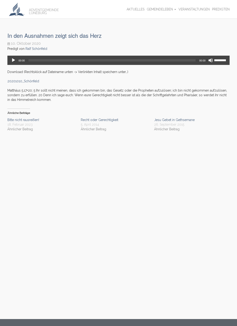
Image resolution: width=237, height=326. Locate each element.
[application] (118, 60)
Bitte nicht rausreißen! (23, 120)
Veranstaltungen (194, 9)
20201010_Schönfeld (23, 81)
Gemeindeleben (160, 9)
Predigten (221, 9)
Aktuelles (135, 9)
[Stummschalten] (210, 60)
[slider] (220, 60)
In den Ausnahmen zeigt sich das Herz (54, 35)
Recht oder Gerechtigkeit (99, 120)
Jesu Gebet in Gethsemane (174, 120)
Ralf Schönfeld (36, 49)
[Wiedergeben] (13, 60)
